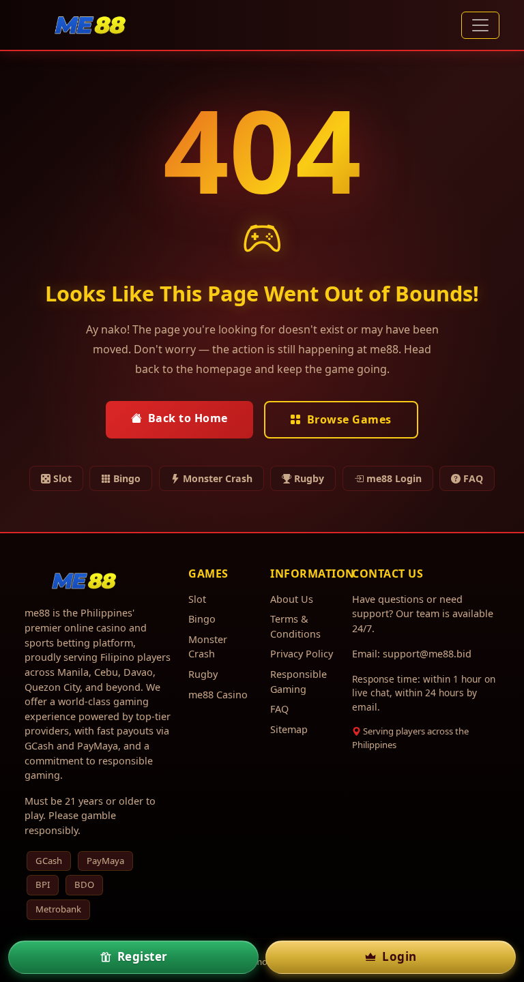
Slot (62, 478)
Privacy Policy (301, 653)
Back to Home (188, 418)
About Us (291, 599)
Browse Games (349, 419)
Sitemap (289, 729)
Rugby (309, 478)
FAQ (473, 478)
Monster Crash (217, 478)
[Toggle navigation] (480, 25)
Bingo (127, 478)
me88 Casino (218, 694)
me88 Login (394, 478)
